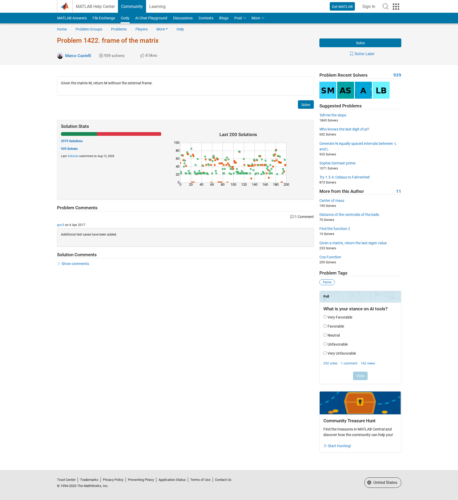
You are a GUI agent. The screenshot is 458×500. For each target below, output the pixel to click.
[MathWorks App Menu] (396, 6)
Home (62, 29)
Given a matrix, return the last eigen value (353, 243)
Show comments (75, 264)
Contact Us (223, 480)
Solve (360, 43)
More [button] (256, 18)
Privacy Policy (113, 480)
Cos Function (330, 257)
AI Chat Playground (151, 18)
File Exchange (104, 18)
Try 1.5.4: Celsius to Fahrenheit (344, 177)
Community (132, 6)
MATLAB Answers (72, 18)
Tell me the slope (332, 115)
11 (398, 191)
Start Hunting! (339, 446)
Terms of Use (200, 480)
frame (327, 282)
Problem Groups (89, 29)
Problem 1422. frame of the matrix (108, 40)
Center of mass (331, 200)
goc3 (60, 225)
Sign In (368, 6)
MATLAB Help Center (95, 6)
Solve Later (365, 53)
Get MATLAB (342, 7)
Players (141, 29)
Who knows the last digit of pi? (344, 129)
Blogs (223, 18)
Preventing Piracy (141, 480)
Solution (73, 156)
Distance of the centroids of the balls (349, 214)
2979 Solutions (72, 141)
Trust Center (66, 480)
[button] (386, 6)
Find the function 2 (334, 229)
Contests (206, 18)
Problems (119, 29)
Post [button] (238, 18)
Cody (125, 18)
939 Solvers (69, 149)
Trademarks (89, 480)
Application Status (172, 480)
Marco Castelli (78, 55)
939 (397, 75)
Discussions (183, 18)
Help (180, 29)
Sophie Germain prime (337, 163)
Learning (157, 6)
